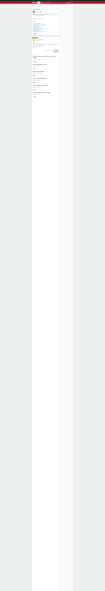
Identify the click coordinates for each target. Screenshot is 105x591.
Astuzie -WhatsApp (45, 27)
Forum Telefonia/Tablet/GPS (43, 30)
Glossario (48, 2)
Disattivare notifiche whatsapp (37, 27)
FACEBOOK (60, 4)
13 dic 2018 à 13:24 (44, 12)
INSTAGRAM (51, 4)
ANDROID (44, 4)
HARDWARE (63, 4)
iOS (45, 4)
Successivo (56, 8)
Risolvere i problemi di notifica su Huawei (52, 44)
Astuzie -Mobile (42, 29)
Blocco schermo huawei (36, 29)
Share (34, 21)
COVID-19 (33, 4)
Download (44, 2)
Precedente (35, 8)
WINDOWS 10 (48, 4)
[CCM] (34, 2)
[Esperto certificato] (40, 12)
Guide (41, 2)
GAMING (36, 4)
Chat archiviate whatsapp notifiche (38, 28)
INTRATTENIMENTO (40, 4)
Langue (72, 0)
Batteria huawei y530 (36, 30)
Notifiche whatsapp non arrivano (37, 31)
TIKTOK (57, 4)
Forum (39, 2)
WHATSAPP (55, 4)
